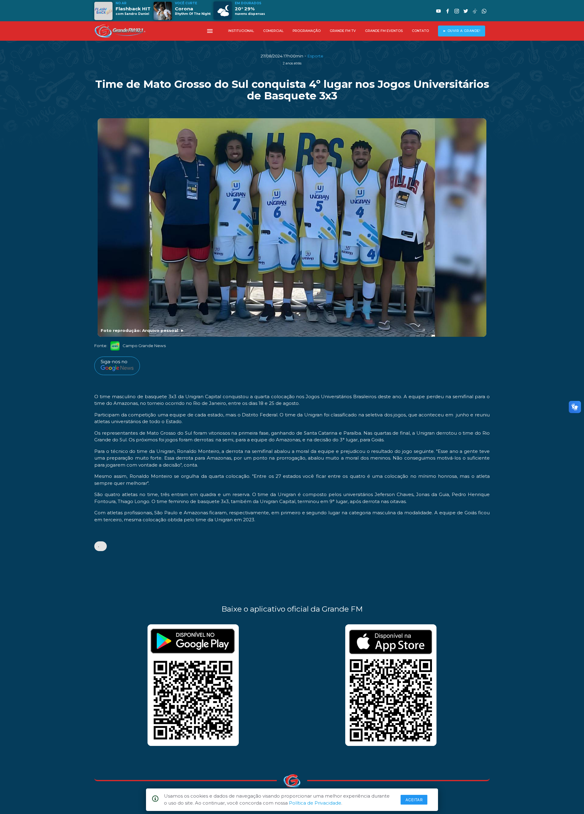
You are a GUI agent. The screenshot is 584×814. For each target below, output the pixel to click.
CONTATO (420, 31)
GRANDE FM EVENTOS (384, 31)
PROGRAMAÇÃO (307, 31)
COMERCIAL (273, 31)
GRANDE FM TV (343, 31)
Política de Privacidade (315, 803)
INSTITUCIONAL (241, 31)
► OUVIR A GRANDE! (462, 31)
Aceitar (414, 799)
